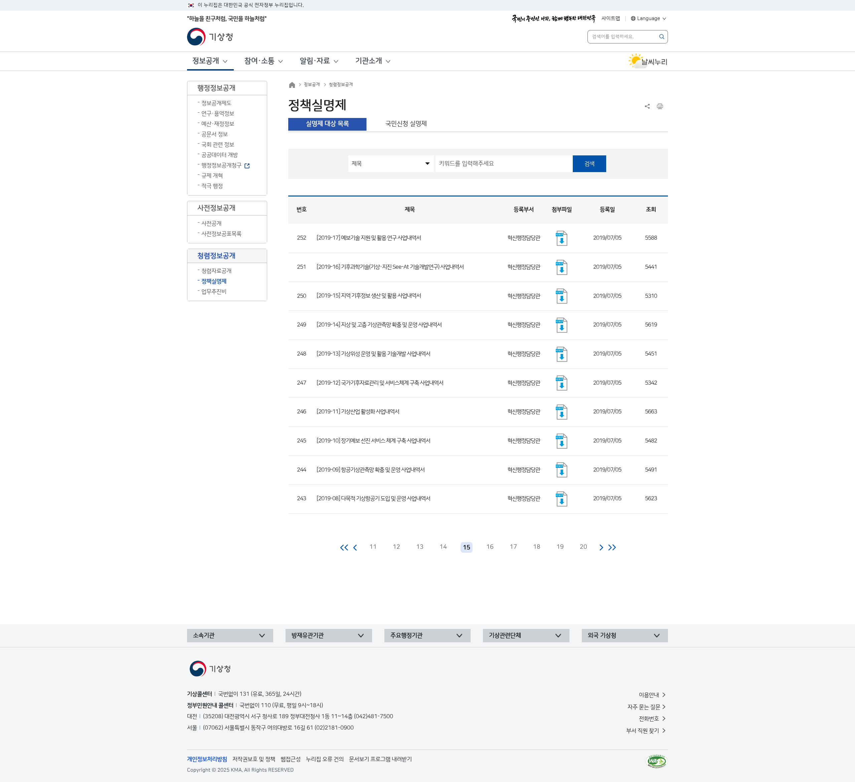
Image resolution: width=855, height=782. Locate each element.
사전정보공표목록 (221, 234)
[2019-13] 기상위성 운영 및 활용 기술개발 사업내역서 (373, 354)
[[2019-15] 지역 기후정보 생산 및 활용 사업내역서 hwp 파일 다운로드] (561, 296)
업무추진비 (213, 292)
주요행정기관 (406, 635)
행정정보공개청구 (221, 165)
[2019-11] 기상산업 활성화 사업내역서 (358, 412)
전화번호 (649, 719)
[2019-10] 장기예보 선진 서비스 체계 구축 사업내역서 (373, 441)
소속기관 (203, 635)
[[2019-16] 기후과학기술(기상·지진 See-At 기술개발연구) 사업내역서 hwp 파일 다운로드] (561, 267)
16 (490, 547)
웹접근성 (291, 759)
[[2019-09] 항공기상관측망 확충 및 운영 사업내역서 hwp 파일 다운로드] (561, 470)
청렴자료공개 (216, 271)
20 (583, 547)
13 (419, 547)
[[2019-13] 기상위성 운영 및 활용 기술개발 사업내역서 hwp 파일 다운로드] (561, 354)
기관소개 (368, 61)
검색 (589, 164)
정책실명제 (213, 281)
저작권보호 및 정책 (253, 759)
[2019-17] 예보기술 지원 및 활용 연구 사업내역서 (369, 238)
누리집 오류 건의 (325, 759)
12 (396, 547)
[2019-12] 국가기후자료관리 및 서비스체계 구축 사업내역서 (380, 383)
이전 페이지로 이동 (355, 547)
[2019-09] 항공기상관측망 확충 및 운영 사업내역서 (370, 470)
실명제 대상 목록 (327, 123)
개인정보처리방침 (207, 759)
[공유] (647, 106)
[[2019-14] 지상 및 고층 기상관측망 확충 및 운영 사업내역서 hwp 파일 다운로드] (561, 325)
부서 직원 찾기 (643, 731)
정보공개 (205, 61)
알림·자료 (315, 61)
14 (443, 547)
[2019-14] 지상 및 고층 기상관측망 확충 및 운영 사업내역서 (379, 325)
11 (373, 547)
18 (536, 547)
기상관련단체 (505, 635)
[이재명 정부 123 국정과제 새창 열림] (553, 19)
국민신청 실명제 (406, 123)
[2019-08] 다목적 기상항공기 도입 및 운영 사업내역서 (373, 499)
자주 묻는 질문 (644, 707)
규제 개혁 (212, 176)
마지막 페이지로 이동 (612, 547)
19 (560, 547)
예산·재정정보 (217, 124)
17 (513, 547)
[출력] (660, 106)
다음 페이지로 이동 (601, 547)
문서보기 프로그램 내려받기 (380, 759)
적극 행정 (212, 186)
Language (649, 18)
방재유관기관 (308, 635)
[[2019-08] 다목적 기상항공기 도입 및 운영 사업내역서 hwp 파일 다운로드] (561, 499)
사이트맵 (611, 18)
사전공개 (211, 224)
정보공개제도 (216, 103)
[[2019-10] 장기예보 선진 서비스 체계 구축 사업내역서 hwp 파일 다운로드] (561, 441)
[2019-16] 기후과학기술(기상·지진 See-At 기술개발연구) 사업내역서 (390, 267)
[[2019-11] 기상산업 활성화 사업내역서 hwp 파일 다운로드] (561, 412)
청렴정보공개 (341, 84)
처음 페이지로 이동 (344, 547)
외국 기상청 (602, 635)
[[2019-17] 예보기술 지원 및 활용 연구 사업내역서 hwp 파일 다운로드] (561, 238)
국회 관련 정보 (217, 145)
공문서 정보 (214, 134)
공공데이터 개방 (219, 155)
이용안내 (649, 695)
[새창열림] (648, 61)
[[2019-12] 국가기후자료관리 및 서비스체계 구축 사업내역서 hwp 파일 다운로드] (561, 383)
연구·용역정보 (217, 114)
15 (466, 547)
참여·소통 (259, 61)
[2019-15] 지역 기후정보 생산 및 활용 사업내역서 (369, 296)
